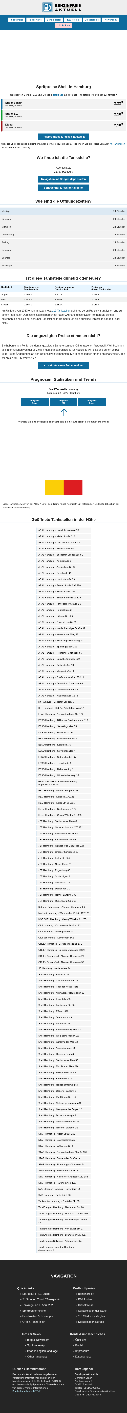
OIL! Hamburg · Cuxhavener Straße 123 (59, 925)
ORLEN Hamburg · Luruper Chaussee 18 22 (61, 950)
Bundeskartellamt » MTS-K (26, 1391)
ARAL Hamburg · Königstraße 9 (54, 561)
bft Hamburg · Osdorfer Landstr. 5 (56, 701)
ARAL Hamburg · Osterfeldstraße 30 (57, 622)
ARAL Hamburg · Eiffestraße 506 (55, 616)
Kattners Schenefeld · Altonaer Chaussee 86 (61, 907)
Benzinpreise (54, 19)
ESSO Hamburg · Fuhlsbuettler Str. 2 (57, 738)
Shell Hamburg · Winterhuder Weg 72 (58, 1041)
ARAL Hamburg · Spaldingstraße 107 (57, 646)
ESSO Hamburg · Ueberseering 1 (55, 769)
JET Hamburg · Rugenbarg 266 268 (57, 901)
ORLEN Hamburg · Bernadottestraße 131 (60, 943)
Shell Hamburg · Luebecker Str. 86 (56, 1005)
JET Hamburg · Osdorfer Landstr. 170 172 (60, 827)
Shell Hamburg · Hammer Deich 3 (56, 1054)
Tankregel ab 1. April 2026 (38, 1305)
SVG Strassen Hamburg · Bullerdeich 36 (59, 1189)
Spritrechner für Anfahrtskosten (64, 187)
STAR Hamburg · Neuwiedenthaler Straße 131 (62, 1152)
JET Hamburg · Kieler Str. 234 (54, 858)
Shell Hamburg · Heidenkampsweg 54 (58, 1084)
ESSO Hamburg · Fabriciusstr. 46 (55, 732)
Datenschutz (83, 1356)
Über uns (80, 1340)
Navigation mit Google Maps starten (63, 179)
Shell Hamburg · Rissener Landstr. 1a (58, 1127)
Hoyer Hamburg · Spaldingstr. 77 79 (57, 809)
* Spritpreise (16, 19)
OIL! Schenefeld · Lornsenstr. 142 (56, 937)
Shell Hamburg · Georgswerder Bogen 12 (60, 1109)
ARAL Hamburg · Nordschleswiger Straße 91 (61, 628)
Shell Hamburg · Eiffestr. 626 (53, 1011)
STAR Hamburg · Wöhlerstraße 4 (55, 1146)
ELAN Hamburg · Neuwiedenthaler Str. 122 (60, 714)
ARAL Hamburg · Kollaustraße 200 (56, 665)
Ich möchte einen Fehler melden (63, 365)
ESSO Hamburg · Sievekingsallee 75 (57, 726)
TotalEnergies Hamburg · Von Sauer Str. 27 (61, 1228)
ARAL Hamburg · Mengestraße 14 (56, 671)
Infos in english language (42, 1351)
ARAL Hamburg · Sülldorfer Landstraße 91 (60, 554)
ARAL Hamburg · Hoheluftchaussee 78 (58, 530)
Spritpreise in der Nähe (92, 1310)
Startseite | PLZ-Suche (36, 1294)
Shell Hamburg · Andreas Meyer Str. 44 (58, 1121)
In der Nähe (35, 19)
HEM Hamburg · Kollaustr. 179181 (56, 796)
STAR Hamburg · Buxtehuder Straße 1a (59, 1158)
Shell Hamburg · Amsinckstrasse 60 (57, 1048)
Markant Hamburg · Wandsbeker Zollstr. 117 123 (63, 913)
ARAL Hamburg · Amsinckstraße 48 (56, 567)
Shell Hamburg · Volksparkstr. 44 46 (57, 1072)
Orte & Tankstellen (33, 1322)
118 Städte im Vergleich (92, 1316)
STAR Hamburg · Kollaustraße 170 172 (58, 1170)
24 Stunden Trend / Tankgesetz (41, 1299)
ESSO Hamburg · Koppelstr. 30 (54, 744)
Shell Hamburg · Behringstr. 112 (55, 1078)
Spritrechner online (34, 1310)
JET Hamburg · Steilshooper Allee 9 (57, 839)
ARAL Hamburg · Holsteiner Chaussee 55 (60, 652)
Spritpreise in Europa (91, 1322)
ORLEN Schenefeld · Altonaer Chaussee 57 (61, 962)
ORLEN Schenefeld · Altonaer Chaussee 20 (61, 956)
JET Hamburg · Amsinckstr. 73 (54, 882)
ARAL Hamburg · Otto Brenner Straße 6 (59, 542)
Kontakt (80, 1345)
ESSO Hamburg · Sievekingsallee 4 (56, 750)
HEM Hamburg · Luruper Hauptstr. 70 (58, 790)
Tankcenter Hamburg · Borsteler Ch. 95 (59, 1201)
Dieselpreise (92, 19)
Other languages (37, 1356)
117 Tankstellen (61, 310)
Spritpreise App (36, 1345)
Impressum (82, 1351)
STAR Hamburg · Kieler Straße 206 (56, 1133)
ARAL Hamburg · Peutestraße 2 (55, 610)
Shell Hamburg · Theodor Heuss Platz (58, 986)
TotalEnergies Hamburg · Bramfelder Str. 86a (61, 1234)
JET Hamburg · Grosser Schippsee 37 (58, 852)
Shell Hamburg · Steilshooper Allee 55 (58, 1060)
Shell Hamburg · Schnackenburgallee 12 (59, 1029)
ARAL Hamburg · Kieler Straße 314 (56, 536)
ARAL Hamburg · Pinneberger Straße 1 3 (59, 603)
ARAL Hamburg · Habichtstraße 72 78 (58, 695)
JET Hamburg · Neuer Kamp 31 (55, 864)
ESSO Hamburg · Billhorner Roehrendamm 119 (63, 720)
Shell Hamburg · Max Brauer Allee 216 (58, 1066)
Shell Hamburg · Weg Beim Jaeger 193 (58, 1035)
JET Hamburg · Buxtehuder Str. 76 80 (58, 833)
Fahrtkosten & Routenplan (38, 1316)
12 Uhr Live (63, 25)
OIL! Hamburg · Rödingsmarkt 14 (55, 931)
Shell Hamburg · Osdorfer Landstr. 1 (57, 1091)
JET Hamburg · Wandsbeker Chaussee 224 (61, 845)
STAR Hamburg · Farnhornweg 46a (57, 1182)
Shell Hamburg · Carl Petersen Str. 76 (58, 980)
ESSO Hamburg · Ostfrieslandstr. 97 (57, 757)
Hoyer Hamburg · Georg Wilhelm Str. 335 (60, 815)
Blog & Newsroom (38, 1340)
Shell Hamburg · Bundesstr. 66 (54, 1023)
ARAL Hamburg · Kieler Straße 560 (56, 548)
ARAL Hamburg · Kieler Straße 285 (56, 591)
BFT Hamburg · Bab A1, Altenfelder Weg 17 (61, 708)
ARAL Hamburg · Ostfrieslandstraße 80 (58, 689)
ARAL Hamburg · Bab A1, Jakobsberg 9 (59, 659)
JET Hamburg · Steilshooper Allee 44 (57, 821)
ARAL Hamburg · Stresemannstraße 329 (59, 597)
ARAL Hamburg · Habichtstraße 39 (56, 579)
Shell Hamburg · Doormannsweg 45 (57, 1115)
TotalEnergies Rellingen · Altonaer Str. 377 (60, 1241)
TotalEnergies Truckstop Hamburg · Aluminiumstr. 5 (56, 1248)
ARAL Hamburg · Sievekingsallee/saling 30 (60, 640)
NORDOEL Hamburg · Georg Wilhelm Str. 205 (62, 919)
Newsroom (111, 19)
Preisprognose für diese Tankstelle (63, 136)
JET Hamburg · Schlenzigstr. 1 (54, 876)
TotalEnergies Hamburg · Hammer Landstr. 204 (63, 1213)
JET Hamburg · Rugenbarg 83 (54, 870)
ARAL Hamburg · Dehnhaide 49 (54, 573)
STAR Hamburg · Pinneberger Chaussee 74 (61, 1164)
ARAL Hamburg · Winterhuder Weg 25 (58, 634)
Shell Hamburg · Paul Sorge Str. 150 (57, 1097)
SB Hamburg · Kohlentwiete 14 (54, 968)
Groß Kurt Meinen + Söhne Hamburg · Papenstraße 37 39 (58, 783)
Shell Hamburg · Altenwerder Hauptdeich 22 (61, 992)
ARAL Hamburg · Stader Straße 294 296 (59, 585)
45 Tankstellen (117, 143)
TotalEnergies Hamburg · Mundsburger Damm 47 (62, 1221)
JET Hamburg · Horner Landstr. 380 (57, 894)
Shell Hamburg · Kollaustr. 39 (53, 974)
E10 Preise (73, 19)
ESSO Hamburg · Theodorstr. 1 (54, 763)
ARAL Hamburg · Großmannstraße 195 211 (61, 677)
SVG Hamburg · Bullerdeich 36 (54, 1195)
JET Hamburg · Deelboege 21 (54, 888)
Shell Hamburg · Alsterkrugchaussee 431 (59, 1103)
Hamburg (58, 94)
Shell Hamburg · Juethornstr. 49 (55, 1017)
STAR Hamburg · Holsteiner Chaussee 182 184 (63, 1176)
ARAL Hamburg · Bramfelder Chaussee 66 (60, 683)
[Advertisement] (63, 55)
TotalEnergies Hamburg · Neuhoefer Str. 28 (61, 1207)
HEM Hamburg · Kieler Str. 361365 (56, 802)
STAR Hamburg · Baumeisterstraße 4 (58, 1140)
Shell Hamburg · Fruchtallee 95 (54, 999)
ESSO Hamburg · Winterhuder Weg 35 (58, 775)
